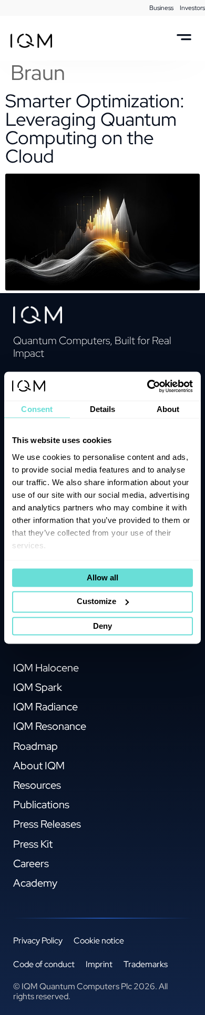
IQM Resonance (49, 726)
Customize (96, 601)
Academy (35, 883)
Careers (31, 863)
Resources (37, 785)
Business (161, 8)
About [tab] (168, 409)
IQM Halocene (46, 668)
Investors (192, 8)
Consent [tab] (37, 409)
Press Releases (47, 824)
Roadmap (35, 746)
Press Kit (33, 844)
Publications (41, 804)
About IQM (39, 765)
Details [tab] (103, 409)
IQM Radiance (45, 706)
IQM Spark (37, 687)
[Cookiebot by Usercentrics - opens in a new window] (147, 386)
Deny (102, 625)
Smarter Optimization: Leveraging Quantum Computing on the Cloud (94, 128)
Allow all (102, 578)
